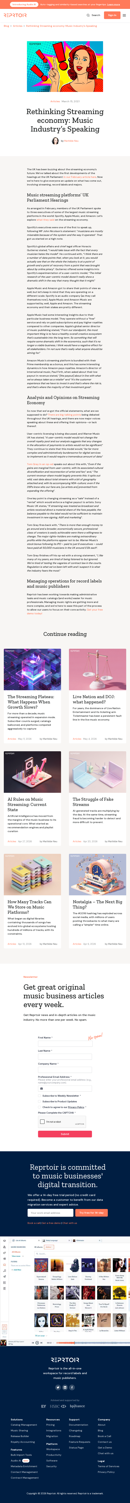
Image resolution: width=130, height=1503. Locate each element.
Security (51, 1466)
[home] (15, 15)
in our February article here (79, 177)
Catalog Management (24, 1424)
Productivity (53, 1455)
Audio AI (16, 1460)
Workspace (53, 1449)
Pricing (50, 1424)
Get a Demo (105, 1447)
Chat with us (69, 1223)
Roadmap (74, 1436)
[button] (124, 15)
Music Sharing (19, 1430)
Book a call (34, 1223)
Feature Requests (79, 1442)
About (101, 1424)
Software (51, 1460)
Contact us (105, 1442)
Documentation (78, 1424)
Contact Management (24, 1472)
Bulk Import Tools (21, 1455)
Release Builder (20, 1436)
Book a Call (104, 1436)
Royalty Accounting (23, 1442)
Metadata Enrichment (24, 1466)
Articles (17, 26)
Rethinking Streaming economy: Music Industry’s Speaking (61, 26)
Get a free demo (51, 1223)
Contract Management (25, 1477)
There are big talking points (64, 414)
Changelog (75, 1430)
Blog (6, 26)
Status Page (76, 1447)
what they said (45, 219)
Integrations (53, 1430)
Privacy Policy (106, 1472)
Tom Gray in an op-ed (40, 464)
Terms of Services (108, 1466)
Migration (52, 1436)
